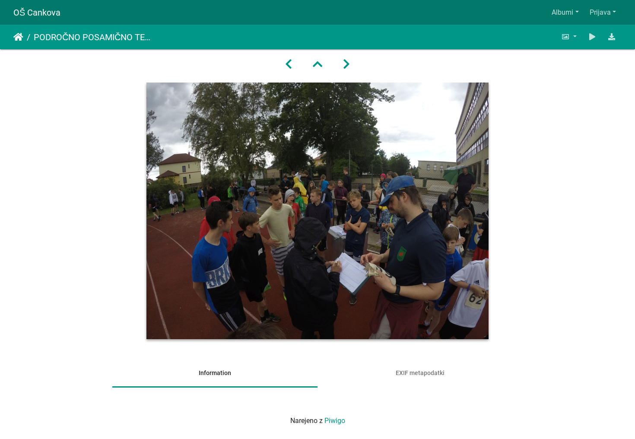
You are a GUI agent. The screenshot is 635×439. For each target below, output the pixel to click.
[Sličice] (317, 64)
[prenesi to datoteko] (612, 37)
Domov (18, 37)
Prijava (600, 12)
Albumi (562, 12)
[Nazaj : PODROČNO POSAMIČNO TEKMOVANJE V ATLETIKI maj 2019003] (288, 64)
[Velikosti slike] (569, 37)
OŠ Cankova (36, 12)
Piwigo (334, 421)
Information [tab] (215, 372)
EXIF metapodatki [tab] (420, 372)
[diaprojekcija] (592, 37)
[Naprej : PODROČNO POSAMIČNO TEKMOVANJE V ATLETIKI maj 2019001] (346, 64)
